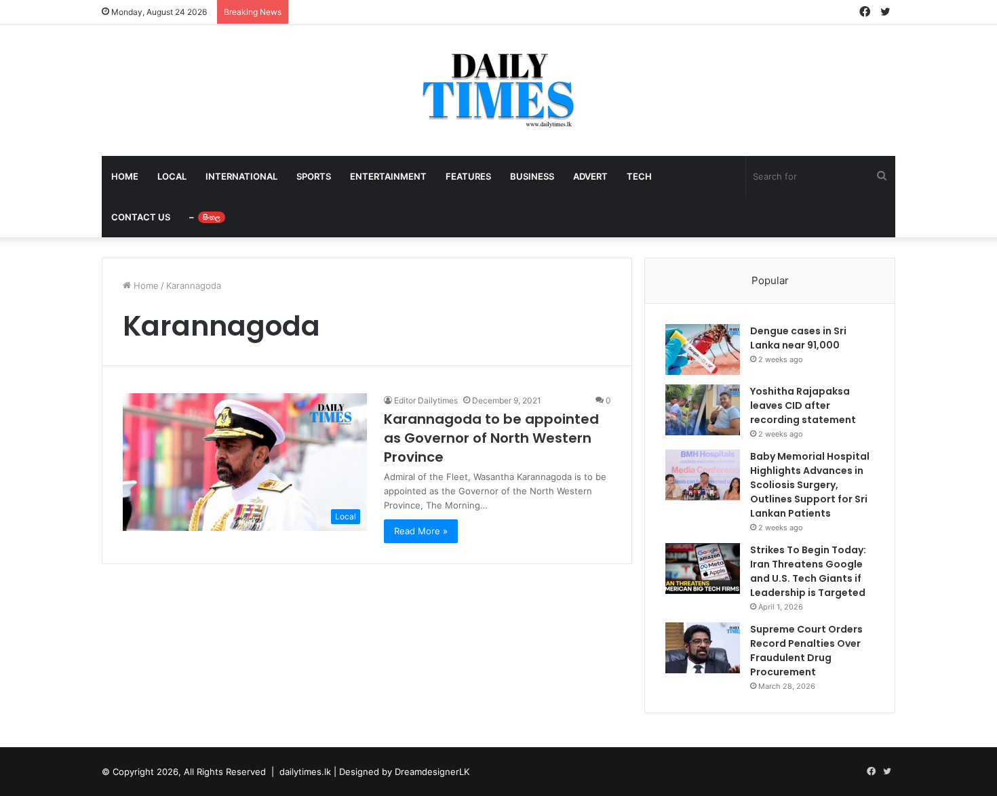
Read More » (421, 530)
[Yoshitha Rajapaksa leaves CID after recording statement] (702, 409)
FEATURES (468, 176)
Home (145, 285)
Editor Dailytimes (426, 400)
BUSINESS (532, 176)
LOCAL (172, 176)
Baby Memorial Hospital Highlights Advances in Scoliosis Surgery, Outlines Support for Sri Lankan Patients (809, 485)
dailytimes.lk (305, 771)
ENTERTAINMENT (388, 176)
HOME (124, 176)
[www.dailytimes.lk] (499, 90)
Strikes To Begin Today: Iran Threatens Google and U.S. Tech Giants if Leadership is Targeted (808, 571)
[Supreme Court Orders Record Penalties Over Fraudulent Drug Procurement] (702, 647)
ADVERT (590, 176)
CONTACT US (140, 217)
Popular (770, 280)
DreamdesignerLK (432, 771)
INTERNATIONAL (241, 176)
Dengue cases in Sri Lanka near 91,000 (798, 338)
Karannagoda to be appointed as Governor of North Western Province (491, 438)
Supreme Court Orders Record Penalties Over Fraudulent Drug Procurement (806, 650)
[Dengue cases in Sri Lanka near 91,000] (702, 349)
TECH (639, 176)
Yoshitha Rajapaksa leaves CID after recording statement (803, 405)
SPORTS (313, 176)
